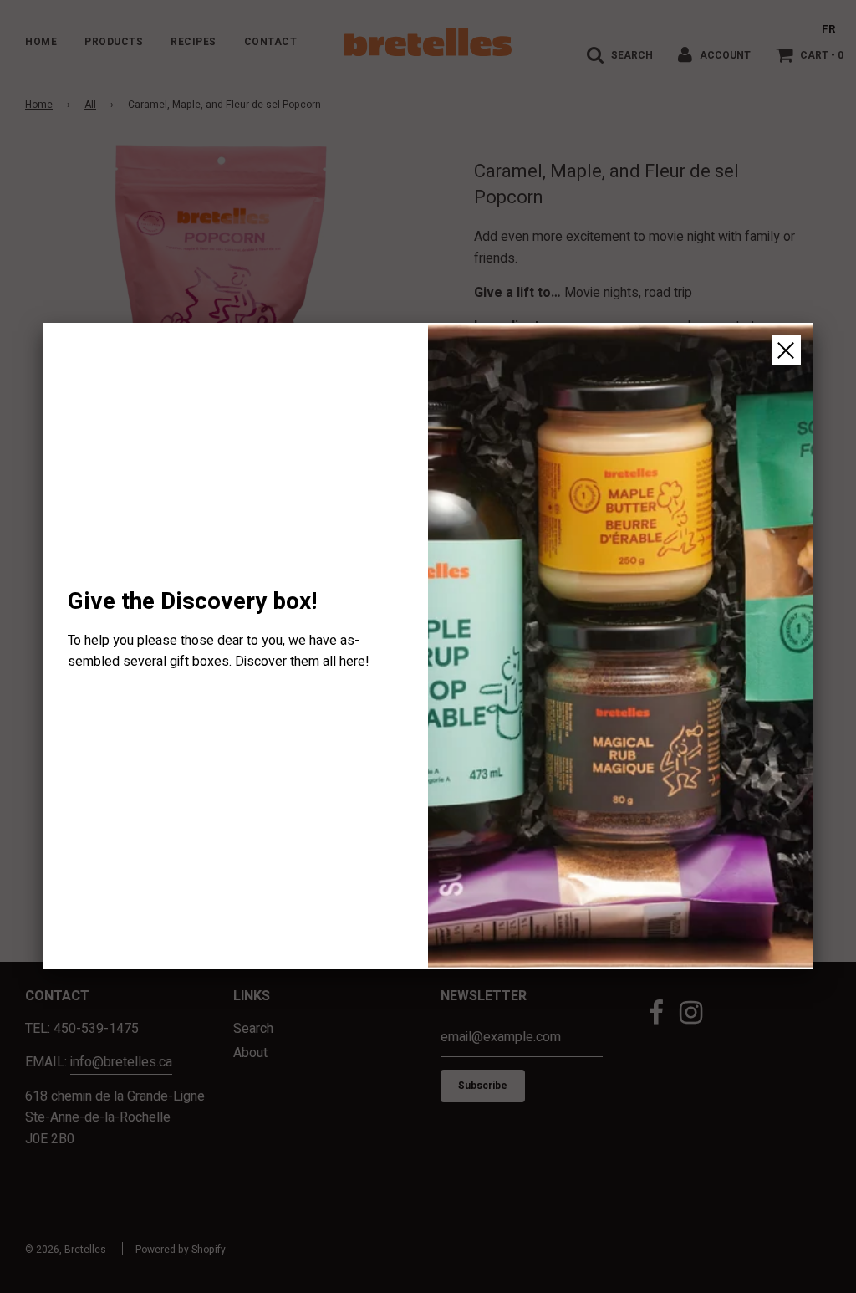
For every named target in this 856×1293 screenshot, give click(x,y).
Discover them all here (300, 662)
